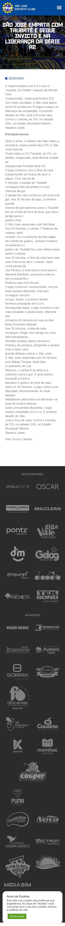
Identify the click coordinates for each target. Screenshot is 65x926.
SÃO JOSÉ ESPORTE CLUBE (25, 8)
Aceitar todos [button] (17, 916)
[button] (59, 8)
